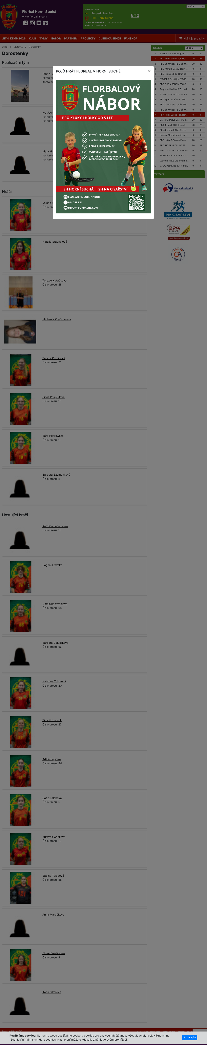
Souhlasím (190, 1037)
